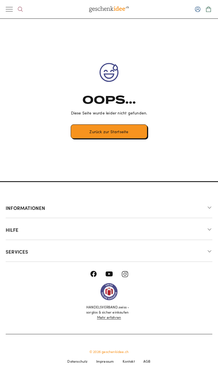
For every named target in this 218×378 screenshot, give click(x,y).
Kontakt (129, 361)
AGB (147, 361)
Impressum (105, 361)
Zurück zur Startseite (108, 131)
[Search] (20, 9)
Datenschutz (77, 361)
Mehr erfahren (109, 317)
